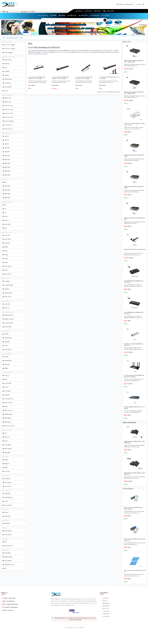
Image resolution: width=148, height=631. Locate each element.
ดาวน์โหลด (106, 15)
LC (5, 208)
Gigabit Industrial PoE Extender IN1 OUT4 (134, 155)
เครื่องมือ (6, 63)
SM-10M (6, 148)
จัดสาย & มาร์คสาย (9, 426)
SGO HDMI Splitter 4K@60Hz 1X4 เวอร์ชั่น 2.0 (133, 313)
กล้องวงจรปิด (5, 490)
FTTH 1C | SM (8, 105)
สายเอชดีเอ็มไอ (6, 301)
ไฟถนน (6, 512)
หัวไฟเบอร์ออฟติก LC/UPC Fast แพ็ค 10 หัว (134, 571)
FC (5, 212)
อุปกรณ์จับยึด (7, 560)
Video (6, 258)
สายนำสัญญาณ (8, 497)
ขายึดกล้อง (7, 493)
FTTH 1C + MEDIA (9, 45)
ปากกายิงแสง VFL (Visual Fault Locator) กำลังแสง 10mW (36, 77)
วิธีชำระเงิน (73, 15)
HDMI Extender (8, 315)
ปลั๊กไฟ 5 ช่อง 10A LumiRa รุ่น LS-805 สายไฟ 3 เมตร (134, 124)
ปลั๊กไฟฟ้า (7, 523)
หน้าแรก (80, 11)
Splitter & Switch (9, 319)
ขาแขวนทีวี (4, 457)
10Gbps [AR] (8, 293)
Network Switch (6, 354)
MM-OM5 (7, 175)
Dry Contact (7, 266)
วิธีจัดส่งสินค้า (106, 606)
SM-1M (6, 136)
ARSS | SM (7, 102)
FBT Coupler (7, 448)
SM (5, 182)
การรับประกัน (44, 15)
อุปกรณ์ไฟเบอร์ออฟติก (12, 38)
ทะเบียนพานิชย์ (109, 11)
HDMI (6, 247)
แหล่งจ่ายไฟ (5, 475)
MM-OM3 (7, 167)
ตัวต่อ (6, 216)
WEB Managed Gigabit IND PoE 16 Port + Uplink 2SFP (134, 61)
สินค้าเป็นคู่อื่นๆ (8, 52)
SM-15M (6, 151)
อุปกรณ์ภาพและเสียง (7, 312)
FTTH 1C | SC (8, 125)
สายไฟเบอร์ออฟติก (7, 95)
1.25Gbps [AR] (8, 285)
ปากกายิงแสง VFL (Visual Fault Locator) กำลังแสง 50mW (83, 77)
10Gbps (6, 289)
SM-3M (6, 140)
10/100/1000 (8, 338)
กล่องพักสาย (7, 83)
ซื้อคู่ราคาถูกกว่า (6, 42)
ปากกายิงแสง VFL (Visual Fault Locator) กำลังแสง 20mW (60, 77)
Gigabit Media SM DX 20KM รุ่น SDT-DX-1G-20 (134, 473)
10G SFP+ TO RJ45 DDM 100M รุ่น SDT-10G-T (133, 344)
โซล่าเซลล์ (4, 509)
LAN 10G (7, 243)
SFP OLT (7, 437)
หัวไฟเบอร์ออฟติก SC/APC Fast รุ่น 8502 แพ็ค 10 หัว (133, 508)
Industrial (7, 341)
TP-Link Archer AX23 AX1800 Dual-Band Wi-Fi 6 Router (134, 376)
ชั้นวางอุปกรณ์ (8, 410)
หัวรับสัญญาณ (8, 530)
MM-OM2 (7, 163)
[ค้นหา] (104, 20)
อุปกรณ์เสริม (7, 274)
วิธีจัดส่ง (63, 15)
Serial (6, 262)
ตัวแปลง (6, 220)
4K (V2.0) (7, 304)
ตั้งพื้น (6, 467)
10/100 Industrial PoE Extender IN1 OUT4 (134, 187)
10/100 (6, 334)
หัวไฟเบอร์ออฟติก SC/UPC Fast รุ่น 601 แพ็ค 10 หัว (134, 539)
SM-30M (7, 159)
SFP (5, 542)
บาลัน (6, 501)
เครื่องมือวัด (7, 553)
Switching (7, 478)
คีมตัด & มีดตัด (8, 557)
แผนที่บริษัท (105, 598)
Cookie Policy (106, 616)
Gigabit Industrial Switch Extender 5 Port (134, 218)
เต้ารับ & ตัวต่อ (8, 402)
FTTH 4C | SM (8, 113)
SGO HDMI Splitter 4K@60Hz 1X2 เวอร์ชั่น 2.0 (133, 281)
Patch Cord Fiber (6, 133)
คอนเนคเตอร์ (8, 505)
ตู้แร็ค (6, 406)
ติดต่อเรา (99, 11)
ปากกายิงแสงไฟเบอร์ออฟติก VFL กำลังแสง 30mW (109, 77)
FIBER (6, 368)
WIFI (5, 379)
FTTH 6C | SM (8, 117)
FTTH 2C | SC (8, 129)
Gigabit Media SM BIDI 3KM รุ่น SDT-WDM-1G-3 (134, 442)
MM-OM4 (7, 171)
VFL (21, 38)
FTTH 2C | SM (8, 109)
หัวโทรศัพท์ (7, 391)
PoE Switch (5, 331)
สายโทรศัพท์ (7, 383)
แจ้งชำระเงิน (83, 15)
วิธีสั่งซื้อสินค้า (106, 603)
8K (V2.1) (7, 308)
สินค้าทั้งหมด (95, 15)
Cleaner (6, 75)
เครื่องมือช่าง (5, 550)
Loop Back (7, 224)
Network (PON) (6, 430)
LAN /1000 (7, 239)
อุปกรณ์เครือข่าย (6, 372)
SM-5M (6, 144)
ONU (5, 441)
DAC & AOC (7, 296)
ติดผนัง (6, 459)
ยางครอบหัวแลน (8, 398)
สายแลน (6, 375)
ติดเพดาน (7, 463)
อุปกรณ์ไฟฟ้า (5, 520)
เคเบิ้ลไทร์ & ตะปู (9, 564)
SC (5, 205)
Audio (6, 254)
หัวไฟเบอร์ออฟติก (6, 202)
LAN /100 (7, 235)
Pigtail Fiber (5, 179)
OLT (5, 433)
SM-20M (7, 155)
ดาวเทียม (4, 528)
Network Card (8, 545)
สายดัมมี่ (6, 71)
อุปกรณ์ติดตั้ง (7, 87)
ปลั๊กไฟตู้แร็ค (7, 418)
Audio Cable (7, 326)
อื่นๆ (5, 228)
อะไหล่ (6, 90)
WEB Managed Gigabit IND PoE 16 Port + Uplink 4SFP (134, 92)
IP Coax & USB (8, 323)
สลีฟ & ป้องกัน (8, 79)
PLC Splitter (7, 444)
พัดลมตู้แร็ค (7, 422)
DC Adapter (7, 482)
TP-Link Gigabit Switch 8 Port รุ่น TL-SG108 (134, 407)
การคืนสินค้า (105, 613)
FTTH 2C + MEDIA (9, 48)
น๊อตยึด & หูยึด (8, 414)
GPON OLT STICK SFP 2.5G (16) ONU (134, 249)
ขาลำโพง (7, 471)
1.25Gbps (7, 281)
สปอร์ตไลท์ (7, 516)
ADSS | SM (7, 98)
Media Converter (6, 232)
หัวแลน (6, 387)
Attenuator (7, 452)
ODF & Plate (7, 59)
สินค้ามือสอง (5, 539)
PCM (5, 270)
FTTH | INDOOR (9, 121)
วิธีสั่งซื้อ (54, 15)
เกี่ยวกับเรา (89, 11)
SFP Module (5, 278)
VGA (5, 251)
